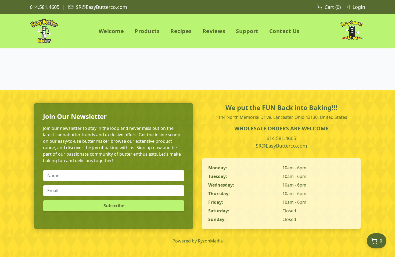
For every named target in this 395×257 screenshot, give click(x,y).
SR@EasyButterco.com (101, 7)
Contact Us (284, 31)
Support (247, 31)
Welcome (111, 31)
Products (147, 31)
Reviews (214, 31)
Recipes (181, 31)
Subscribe (113, 206)
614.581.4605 (44, 7)
